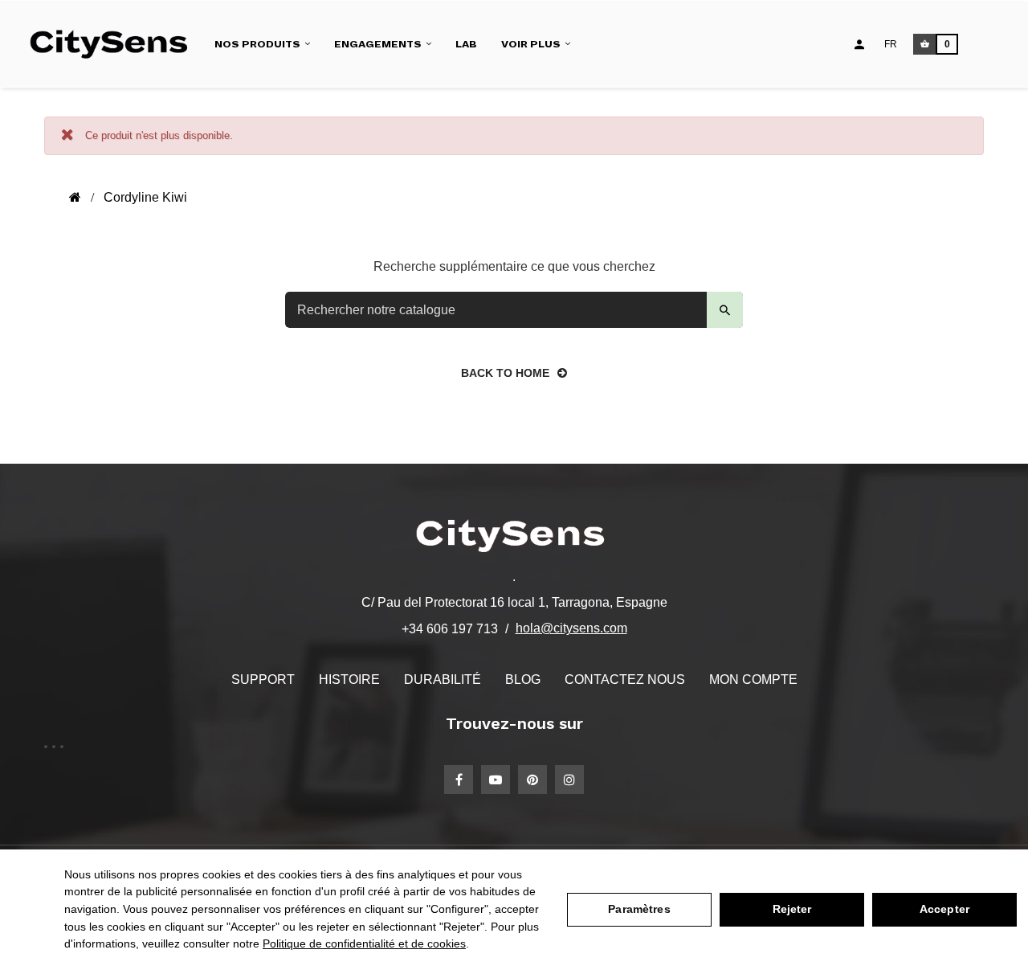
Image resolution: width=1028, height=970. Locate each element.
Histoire (349, 679)
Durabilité (442, 679)
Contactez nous (625, 679)
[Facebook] (458, 779)
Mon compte (753, 679)
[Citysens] (115, 43)
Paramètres (639, 908)
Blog (523, 679)
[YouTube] (495, 779)
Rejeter (792, 908)
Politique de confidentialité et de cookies (364, 943)
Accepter (944, 908)
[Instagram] (569, 779)
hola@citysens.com (571, 628)
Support (263, 679)
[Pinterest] (532, 779)
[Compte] (859, 44)
